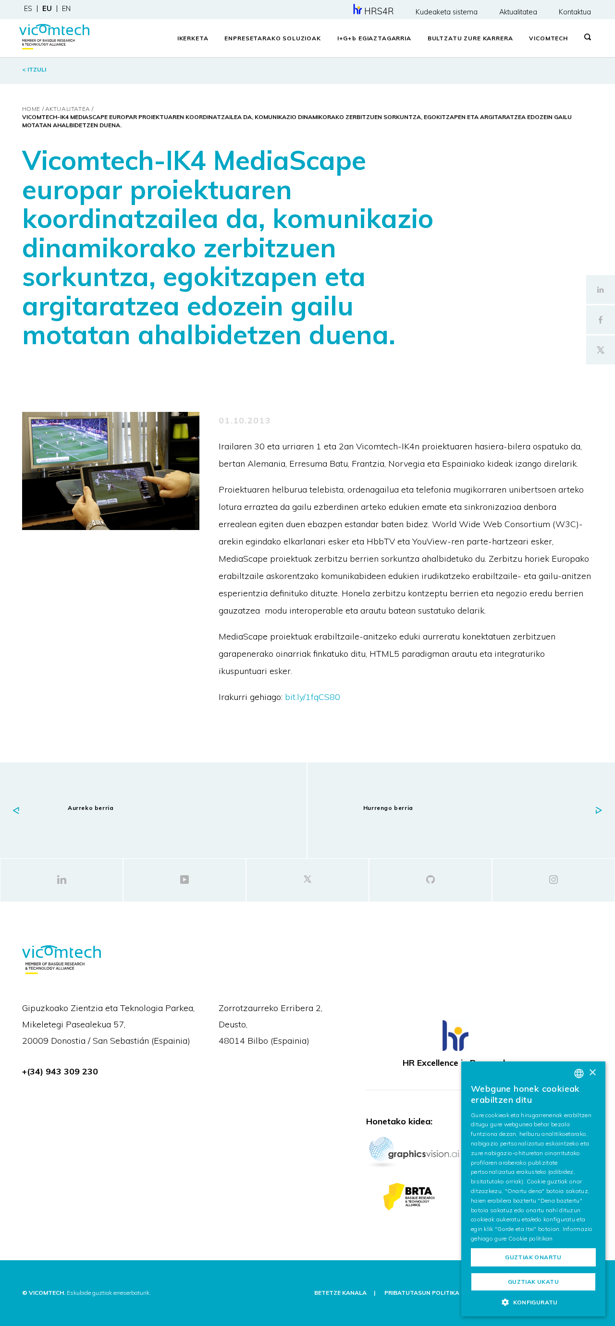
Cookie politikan (530, 1238)
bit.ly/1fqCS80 (312, 696)
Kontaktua (575, 12)
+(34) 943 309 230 (60, 1071)
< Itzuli (34, 69)
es (28, 8)
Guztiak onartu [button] (533, 1257)
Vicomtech (548, 38)
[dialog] (533, 1188)
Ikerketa (193, 38)
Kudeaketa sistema (447, 12)
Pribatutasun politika (421, 1292)
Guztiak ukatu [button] (533, 1281)
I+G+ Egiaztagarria (374, 38)
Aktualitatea (518, 12)
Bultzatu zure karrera (470, 38)
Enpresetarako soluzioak (272, 38)
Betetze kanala (340, 1292)
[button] (533, 1302)
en (66, 8)
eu (47, 8)
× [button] (592, 1072)
